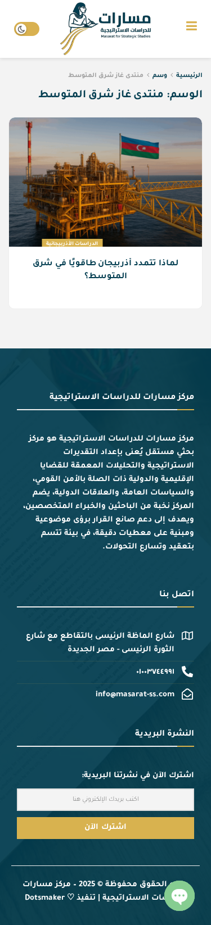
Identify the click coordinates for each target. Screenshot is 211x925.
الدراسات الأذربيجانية (72, 244)
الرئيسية (189, 75)
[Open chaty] (179, 896)
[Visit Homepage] (105, 29)
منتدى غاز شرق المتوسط (105, 75)
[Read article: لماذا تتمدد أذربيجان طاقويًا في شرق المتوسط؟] (105, 186)
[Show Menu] (191, 29)
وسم (159, 75)
